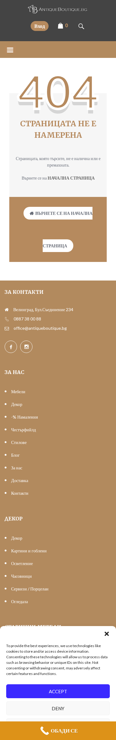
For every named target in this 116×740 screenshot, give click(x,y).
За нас (16, 467)
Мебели (18, 391)
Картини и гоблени (29, 550)
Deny (58, 708)
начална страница (71, 178)
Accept (58, 691)
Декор (16, 404)
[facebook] (11, 347)
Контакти (19, 493)
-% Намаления (24, 417)
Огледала (19, 601)
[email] (7, 328)
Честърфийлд (23, 429)
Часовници (21, 576)
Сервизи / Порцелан (30, 588)
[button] (107, 634)
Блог (15, 455)
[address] (7, 309)
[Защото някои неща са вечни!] (58, 11)
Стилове (19, 442)
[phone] (7, 319)
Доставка (19, 480)
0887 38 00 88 (27, 318)
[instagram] (26, 347)
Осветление (22, 563)
